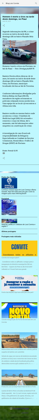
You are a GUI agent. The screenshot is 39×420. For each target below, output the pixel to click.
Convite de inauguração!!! (10, 257)
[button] (3, 25)
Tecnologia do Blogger (20, 408)
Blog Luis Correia (12, 3)
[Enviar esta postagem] (3, 154)
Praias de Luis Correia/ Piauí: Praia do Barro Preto (19, 386)
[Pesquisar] (36, 3)
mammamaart (25, 412)
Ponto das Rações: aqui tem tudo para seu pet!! (17, 292)
